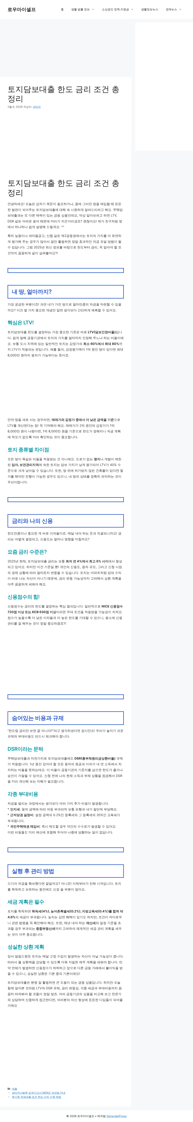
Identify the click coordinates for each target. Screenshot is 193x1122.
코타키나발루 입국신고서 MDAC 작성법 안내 (38, 1092)
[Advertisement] (65, 49)
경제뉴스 (171, 9)
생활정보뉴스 (149, 9)
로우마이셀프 (22, 9)
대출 (14, 1088)
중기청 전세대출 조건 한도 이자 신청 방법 (36, 1096)
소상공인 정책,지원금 (115, 9)
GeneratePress (116, 1116)
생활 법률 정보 (80, 9)
